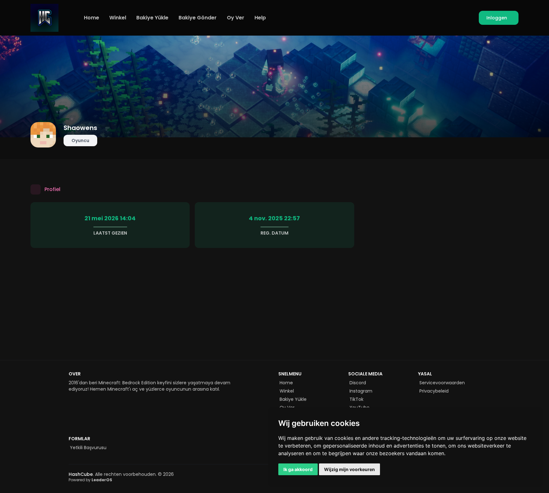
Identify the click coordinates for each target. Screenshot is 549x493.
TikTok (356, 399)
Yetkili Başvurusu (88, 447)
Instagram (360, 391)
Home (91, 17)
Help (260, 17)
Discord (357, 383)
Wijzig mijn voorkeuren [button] (349, 469)
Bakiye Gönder (198, 17)
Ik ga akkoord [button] (298, 469)
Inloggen (496, 18)
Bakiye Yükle (152, 17)
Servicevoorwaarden (442, 383)
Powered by (90, 480)
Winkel (117, 17)
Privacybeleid (434, 391)
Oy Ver (235, 17)
